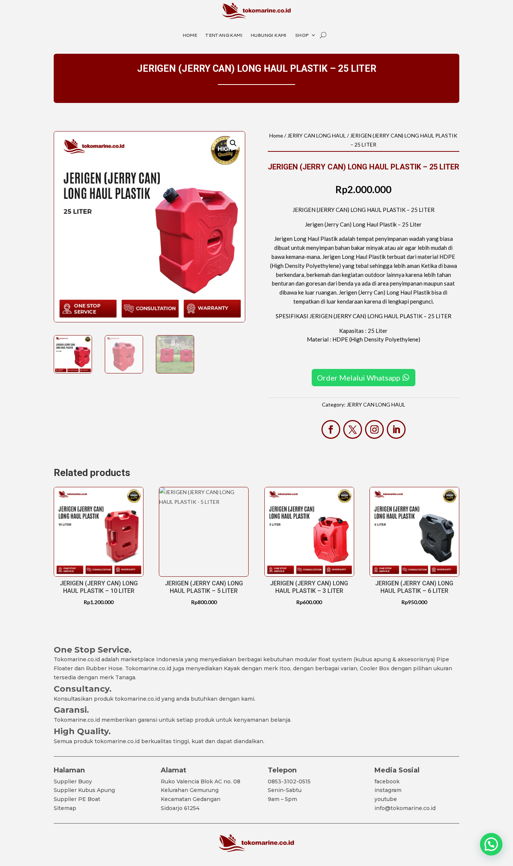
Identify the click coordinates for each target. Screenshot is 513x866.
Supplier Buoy (73, 781)
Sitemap (65, 808)
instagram (387, 790)
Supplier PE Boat (77, 799)
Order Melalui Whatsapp (358, 377)
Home (190, 35)
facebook (387, 781)
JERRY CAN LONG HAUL (316, 135)
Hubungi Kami (268, 35)
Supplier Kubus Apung (84, 790)
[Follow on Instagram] (374, 429)
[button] (233, 143)
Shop (302, 35)
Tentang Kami (223, 35)
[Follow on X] (352, 429)
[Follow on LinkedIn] (396, 429)
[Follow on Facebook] (330, 429)
